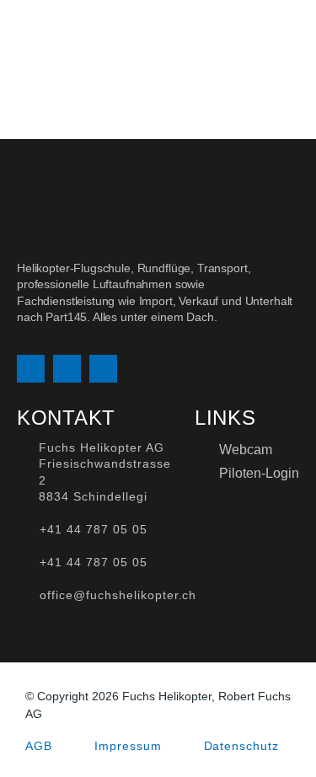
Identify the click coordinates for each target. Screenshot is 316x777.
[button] (191, 35)
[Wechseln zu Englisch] (265, 35)
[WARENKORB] (293, 35)
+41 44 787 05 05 (93, 529)
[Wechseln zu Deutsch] (233, 35)
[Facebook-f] (67, 369)
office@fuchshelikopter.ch (118, 595)
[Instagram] (31, 369)
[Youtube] (103, 369)
